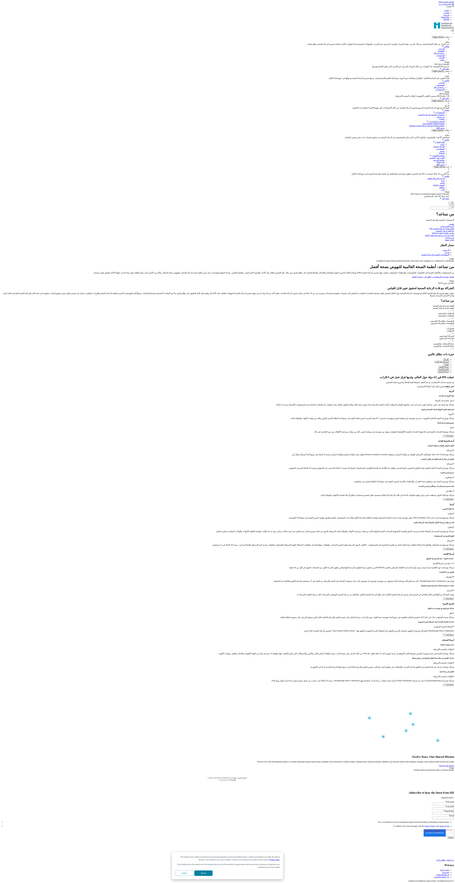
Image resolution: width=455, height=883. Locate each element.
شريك (446, 101)
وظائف (442, 187)
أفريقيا (446, 359)
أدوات (442, 144)
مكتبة (442, 60)
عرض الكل (440, 128)
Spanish (446, 19)
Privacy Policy (275, 860)
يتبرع (441, 4)
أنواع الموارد (440, 142)
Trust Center (444, 870)
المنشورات (440, 149)
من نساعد (441, 117)
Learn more (242, 778)
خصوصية (445, 872)
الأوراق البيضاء (439, 147)
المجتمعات (440, 55)
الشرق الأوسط (443, 369)
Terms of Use (444, 826)
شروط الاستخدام (442, 875)
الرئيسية (446, 250)
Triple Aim (441, 162)
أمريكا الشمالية (443, 372)
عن (447, 167)
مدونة (442, 151)
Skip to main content (446, 2)
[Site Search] (451, 203)
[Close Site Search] (451, 205)
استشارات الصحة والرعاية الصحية (431, 115)
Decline (184, 873)
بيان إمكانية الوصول (441, 877)
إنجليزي (446, 13)
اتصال (448, 860)
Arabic (446, 11)
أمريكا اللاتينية (443, 367)
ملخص (446, 46)
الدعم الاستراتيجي (447, 226)
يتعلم (447, 37)
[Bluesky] (227, 850)
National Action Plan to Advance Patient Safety (427, 126)
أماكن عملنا (449, 240)
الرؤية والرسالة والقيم (436, 178)
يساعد (445, 4)
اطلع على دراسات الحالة (421, 277)
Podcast (442, 153)
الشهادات (441, 51)
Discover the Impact (446, 766)
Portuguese (445, 17)
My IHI (451, 4)
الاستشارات (440, 90)
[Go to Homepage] (444, 28)
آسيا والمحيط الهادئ (441, 362)
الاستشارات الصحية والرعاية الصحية (435, 255)
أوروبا (446, 364)
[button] (227, 308)
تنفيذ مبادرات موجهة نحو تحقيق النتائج (439, 235)
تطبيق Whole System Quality (443, 233)
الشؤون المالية (439, 185)
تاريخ (443, 181)
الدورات (441, 49)
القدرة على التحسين (437, 158)
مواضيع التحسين (438, 156)
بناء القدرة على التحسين (444, 231)
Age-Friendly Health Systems (433, 124)
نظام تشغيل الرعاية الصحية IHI (442, 229)
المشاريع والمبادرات (436, 122)
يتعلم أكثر (445, 69)
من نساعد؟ (449, 238)
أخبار (443, 190)
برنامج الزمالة (439, 53)
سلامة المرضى (439, 160)
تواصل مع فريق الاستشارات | (443, 277)
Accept (203, 873)
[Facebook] (227, 847)
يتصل (447, 71)
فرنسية (446, 15)
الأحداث (442, 58)
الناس (442, 183)
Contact (442, 119)
